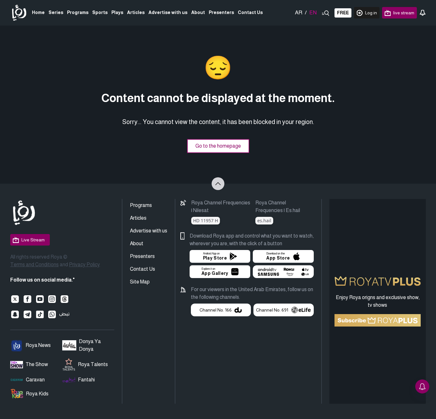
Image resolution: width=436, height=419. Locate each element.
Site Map (140, 281)
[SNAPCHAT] (15, 314)
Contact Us (250, 12)
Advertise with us (167, 12)
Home (38, 12)
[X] (15, 299)
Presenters (221, 12)
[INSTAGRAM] (52, 299)
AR (298, 13)
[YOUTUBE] (40, 299)
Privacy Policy (84, 264)
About (198, 12)
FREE (343, 12)
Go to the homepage (218, 146)
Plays (117, 12)
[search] (325, 12)
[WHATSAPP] (52, 314)
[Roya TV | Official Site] (19, 13)
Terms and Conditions (34, 264)
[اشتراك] (378, 320)
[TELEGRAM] (28, 314)
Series (56, 12)
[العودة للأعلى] (218, 183)
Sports (100, 12)
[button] (220, 256)
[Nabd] (64, 314)
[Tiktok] (40, 314)
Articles (136, 12)
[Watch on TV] (283, 271)
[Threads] (64, 299)
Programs (77, 12)
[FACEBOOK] (28, 299)
